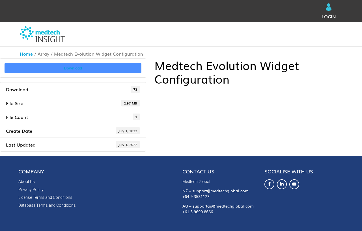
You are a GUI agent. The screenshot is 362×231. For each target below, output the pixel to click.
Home (26, 53)
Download (73, 68)
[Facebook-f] (269, 184)
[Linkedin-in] (282, 184)
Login (329, 16)
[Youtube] (294, 184)
